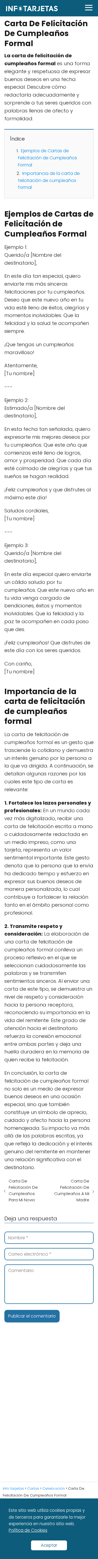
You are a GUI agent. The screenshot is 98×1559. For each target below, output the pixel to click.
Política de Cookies (28, 1530)
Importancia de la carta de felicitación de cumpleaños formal (49, 180)
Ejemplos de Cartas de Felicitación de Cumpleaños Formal (47, 158)
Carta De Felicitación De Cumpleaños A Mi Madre (71, 1190)
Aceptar (49, 1545)
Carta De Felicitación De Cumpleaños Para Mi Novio (23, 1190)
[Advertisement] (49, 1411)
